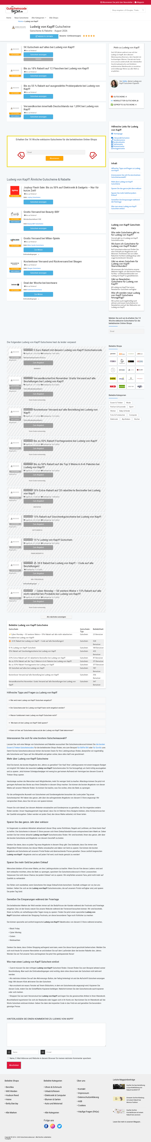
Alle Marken (11, 1112)
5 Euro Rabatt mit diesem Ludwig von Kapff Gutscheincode (68, 350)
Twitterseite (118, 144)
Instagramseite (119, 148)
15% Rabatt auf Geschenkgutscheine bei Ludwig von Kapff (67, 516)
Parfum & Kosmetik (118, 407)
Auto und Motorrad (53, 1103)
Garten (57, 1099)
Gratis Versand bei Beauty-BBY (41, 211)
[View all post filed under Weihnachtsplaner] (140, 378)
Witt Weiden (11, 1091)
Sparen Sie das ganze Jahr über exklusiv (126, 188)
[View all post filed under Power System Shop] (140, 386)
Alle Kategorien (38, 18)
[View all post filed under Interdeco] (113, 361)
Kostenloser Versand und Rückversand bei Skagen (53, 261)
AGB (80, 1101)
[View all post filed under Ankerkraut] (131, 378)
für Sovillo (97, 747)
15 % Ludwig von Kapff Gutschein (53, 539)
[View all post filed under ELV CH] (122, 354)
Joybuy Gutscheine (33, 197)
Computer (133, 415)
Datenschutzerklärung (88, 1097)
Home (8, 18)
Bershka (10, 1087)
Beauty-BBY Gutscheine (35, 224)
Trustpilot (8, 1139)
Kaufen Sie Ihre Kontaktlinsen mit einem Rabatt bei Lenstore (135, 1112)
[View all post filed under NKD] (113, 386)
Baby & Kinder (124, 411)
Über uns (81, 1080)
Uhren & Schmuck (53, 1087)
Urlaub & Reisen (52, 1091)
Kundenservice (119, 140)
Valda (125, 81)
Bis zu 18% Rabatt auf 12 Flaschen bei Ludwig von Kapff (56, 68)
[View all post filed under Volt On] (131, 386)
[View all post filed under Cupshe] (131, 370)
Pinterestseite (118, 146)
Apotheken (126, 419)
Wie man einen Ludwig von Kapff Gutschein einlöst (123, 207)
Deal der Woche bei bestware (40, 282)
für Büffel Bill (83, 747)
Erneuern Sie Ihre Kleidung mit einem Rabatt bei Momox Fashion (135, 1100)
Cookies (82, 1105)
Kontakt (81, 1089)
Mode (128, 403)
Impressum (83, 1093)
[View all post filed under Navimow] (113, 354)
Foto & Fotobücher (117, 415)
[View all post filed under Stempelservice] (122, 386)
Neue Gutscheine (21, 18)
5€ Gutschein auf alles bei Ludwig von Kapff (49, 47)
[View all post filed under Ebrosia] (122, 378)
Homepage (118, 134)
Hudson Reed (12, 1095)
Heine (8, 1099)
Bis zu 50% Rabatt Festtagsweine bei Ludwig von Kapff (65, 440)
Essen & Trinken (116, 403)
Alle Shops (53, 18)
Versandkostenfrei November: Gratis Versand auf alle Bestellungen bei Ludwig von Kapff (60, 380)
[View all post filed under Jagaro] (140, 370)
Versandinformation (122, 138)
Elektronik (114, 419)
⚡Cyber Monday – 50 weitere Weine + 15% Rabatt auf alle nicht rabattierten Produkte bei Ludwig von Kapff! (62, 592)
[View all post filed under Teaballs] (122, 361)
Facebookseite (119, 142)
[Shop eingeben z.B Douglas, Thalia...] (143, 10)
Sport (131, 407)
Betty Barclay (12, 1103)
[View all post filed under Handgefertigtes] (131, 354)
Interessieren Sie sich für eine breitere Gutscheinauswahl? (125, 176)
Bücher (137, 419)
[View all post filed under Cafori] (140, 354)
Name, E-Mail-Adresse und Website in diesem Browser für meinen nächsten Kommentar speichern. (50, 1058)
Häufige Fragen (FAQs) (88, 1111)
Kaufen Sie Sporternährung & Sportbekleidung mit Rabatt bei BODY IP (136, 1087)
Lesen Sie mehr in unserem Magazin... (127, 1122)
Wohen (113, 411)
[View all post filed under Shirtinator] (122, 370)
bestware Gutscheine (34, 290)
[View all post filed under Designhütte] (131, 361)
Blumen (48, 1099)
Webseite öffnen (45, 36)
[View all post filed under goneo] (140, 361)
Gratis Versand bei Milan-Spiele (42, 238)
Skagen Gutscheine (34, 268)
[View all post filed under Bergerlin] (113, 370)
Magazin (140, 2)
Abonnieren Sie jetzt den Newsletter (117, 2)
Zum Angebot (38, 363)
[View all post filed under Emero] (113, 378)
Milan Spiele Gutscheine (35, 245)
